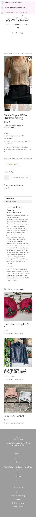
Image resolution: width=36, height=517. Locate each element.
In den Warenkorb (20, 177)
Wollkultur (10, 54)
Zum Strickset (12, 164)
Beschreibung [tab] (10, 198)
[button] (14, 185)
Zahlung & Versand (18, 503)
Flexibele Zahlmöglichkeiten (13, 2)
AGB (18, 492)
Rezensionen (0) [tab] (11, 201)
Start (5, 54)
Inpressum (18, 499)
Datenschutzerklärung (18, 496)
